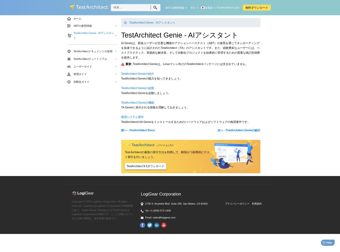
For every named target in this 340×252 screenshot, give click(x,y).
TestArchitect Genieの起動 (137, 88)
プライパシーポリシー (237, 203)
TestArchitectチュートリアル (90, 59)
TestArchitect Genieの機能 (137, 102)
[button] (176, 7)
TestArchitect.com (227, 7)
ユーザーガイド (82, 66)
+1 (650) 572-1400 (160, 210)
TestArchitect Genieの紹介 (137, 73)
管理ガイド (80, 74)
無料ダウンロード (256, 7)
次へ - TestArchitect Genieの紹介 (239, 130)
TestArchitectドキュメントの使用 (92, 51)
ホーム (77, 18)
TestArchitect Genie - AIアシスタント (152, 22)
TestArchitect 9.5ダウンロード (145, 166)
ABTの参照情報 (82, 25)
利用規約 (257, 203)
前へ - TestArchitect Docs (138, 130)
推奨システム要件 (132, 116)
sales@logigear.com (164, 217)
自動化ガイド (81, 81)
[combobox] (135, 7)
